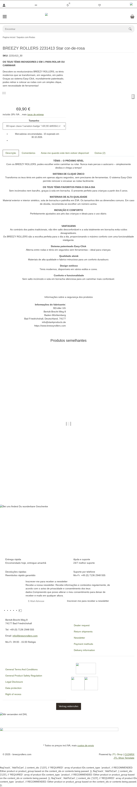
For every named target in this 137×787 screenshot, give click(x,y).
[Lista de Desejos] (99, 5)
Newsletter (79, 637)
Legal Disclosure (14, 681)
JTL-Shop (117, 754)
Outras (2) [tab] (100, 153)
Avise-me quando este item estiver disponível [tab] (65, 153)
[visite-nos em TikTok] (20, 610)
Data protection (13, 688)
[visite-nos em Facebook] (8, 610)
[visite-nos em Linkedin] (23, 610)
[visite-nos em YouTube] (11, 610)
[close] (133, 96)
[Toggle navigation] (5, 17)
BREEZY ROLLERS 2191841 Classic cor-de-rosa (68, 485)
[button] (36, 5)
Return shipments (83, 631)
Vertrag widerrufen (68, 706)
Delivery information (84, 650)
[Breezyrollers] (68, 16)
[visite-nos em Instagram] (17, 610)
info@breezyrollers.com (25, 635)
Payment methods (83, 644)
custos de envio (85, 745)
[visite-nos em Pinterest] (14, 610)
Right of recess (13, 694)
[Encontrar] (131, 29)
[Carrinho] (132, 17)
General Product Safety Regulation (23, 675)
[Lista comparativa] (67, 5)
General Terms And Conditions (21, 669)
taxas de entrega (35, 114)
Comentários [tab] (28, 153)
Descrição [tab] (11, 153)
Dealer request (82, 625)
